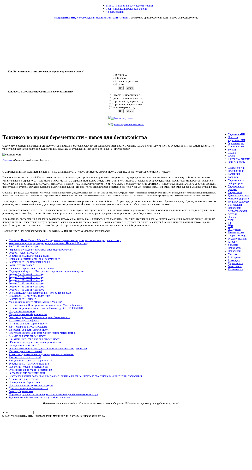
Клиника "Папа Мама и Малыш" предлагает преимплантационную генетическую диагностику (65, 240)
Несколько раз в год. (123, 107)
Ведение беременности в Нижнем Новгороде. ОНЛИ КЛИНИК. (47, 308)
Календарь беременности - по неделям (31, 268)
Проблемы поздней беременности (29, 366)
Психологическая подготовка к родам (31, 385)
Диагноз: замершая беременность (28, 388)
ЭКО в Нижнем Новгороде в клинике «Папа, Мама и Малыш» (45, 305)
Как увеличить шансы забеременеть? (30, 360)
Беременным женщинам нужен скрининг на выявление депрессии (48, 348)
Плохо (120, 84)
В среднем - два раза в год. (127, 104)
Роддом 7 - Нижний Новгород (26, 289)
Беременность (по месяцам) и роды (29, 261)
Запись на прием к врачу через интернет (129, 5)
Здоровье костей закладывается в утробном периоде (39, 397)
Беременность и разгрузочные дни (29, 363)
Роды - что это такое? (21, 265)
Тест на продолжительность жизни (126, 8)
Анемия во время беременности (27, 335)
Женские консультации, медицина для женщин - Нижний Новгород (48, 243)
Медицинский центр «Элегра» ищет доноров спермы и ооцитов (46, 271)
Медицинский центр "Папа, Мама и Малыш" (35, 301)
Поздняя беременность (22, 311)
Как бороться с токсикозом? (25, 357)
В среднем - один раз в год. (127, 101)
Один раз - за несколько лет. (127, 98)
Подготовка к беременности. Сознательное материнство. (42, 332)
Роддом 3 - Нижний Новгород (26, 277)
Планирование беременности (26, 382)
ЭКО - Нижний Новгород (24, 246)
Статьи (123, 17)
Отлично (121, 74)
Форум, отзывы (115, 11)
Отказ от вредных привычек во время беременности (39, 317)
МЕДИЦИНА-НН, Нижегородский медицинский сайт (86, 17)
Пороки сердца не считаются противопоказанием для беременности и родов (53, 394)
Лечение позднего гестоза (24, 379)
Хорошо (121, 78)
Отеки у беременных (21, 391)
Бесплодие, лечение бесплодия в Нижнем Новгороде (40, 292)
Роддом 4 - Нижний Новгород (26, 280)
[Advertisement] (126, 46)
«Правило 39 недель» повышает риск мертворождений (41, 249)
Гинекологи (7, 160)
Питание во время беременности (28, 323)
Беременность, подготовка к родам (29, 255)
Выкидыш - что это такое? (24, 345)
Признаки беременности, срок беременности (35, 258)
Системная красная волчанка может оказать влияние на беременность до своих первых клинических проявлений (75, 375)
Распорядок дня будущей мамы (27, 372)
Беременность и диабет (22, 298)
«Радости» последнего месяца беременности (35, 342)
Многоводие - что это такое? (25, 351)
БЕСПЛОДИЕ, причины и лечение (29, 295)
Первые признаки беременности (28, 314)
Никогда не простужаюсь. (126, 94)
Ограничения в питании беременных (30, 369)
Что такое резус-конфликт (24, 320)
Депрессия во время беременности (29, 329)
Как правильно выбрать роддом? (28, 326)
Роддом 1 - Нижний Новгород (26, 274)
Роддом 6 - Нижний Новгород (26, 286)
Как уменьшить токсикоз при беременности (34, 338)
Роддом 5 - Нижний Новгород (26, 283)
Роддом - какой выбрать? (23, 252)
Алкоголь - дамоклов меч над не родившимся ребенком (41, 354)
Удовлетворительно (127, 81)
